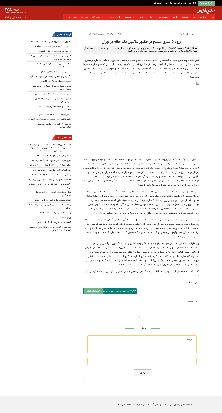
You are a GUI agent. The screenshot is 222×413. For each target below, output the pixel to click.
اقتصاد (175, 17)
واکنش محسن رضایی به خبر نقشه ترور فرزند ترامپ (49, 179)
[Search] (24, 18)
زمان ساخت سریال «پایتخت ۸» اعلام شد (53, 212)
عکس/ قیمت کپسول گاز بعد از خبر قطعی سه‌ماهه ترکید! (50, 186)
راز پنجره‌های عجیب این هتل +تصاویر (55, 51)
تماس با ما (73, 17)
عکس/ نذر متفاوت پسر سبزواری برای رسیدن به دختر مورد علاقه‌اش (51, 57)
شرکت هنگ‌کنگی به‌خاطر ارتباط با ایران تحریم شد (50, 165)
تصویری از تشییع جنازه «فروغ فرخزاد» (55, 71)
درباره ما (84, 17)
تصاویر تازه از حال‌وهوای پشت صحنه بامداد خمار (50, 41)
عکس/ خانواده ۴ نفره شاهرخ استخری (55, 114)
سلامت (141, 17)
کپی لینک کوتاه (93, 291)
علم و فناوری (129, 17)
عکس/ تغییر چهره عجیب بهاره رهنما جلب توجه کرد (49, 119)
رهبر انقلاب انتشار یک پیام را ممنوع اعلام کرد (52, 170)
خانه (212, 17)
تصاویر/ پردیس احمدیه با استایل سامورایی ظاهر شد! (49, 94)
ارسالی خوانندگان (98, 17)
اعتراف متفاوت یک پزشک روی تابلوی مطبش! (52, 200)
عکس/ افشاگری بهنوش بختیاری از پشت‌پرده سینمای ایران (52, 87)
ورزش (151, 17)
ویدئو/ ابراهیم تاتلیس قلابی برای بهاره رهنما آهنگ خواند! (49, 206)
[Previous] (193, 3)
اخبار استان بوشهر (199, 17)
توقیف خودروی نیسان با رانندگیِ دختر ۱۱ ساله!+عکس (54, 65)
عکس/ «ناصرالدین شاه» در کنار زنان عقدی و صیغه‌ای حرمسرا (52, 100)
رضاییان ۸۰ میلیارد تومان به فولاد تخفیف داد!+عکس (49, 174)
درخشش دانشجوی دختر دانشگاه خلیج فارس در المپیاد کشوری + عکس (50, 228)
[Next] (196, 3)
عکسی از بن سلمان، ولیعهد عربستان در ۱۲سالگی (50, 76)
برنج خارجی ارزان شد (62, 217)
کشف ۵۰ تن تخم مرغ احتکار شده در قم (54, 222)
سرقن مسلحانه (192, 301)
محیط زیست (163, 17)
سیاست (185, 17)
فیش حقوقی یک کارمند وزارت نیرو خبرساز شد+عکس (53, 193)
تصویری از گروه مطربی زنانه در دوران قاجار (53, 46)
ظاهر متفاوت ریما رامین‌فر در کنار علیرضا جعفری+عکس (54, 108)
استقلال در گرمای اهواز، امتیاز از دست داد (53, 155)
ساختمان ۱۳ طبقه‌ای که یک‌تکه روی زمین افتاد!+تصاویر (54, 125)
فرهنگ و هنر (115, 17)
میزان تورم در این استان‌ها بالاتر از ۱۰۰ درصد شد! (172, 3)
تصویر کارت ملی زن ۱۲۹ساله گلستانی (55, 81)
